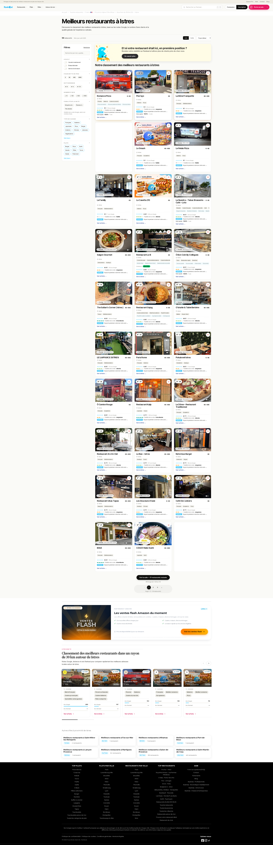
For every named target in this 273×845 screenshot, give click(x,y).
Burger (83, 126)
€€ (69, 77)
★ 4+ (72, 86)
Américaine (179, 459)
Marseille (107, 794)
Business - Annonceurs (196, 788)
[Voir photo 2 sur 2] (129, 195)
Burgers (185, 459)
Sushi (80, 146)
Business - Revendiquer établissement (196, 785)
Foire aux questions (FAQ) (196, 769)
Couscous (76, 772)
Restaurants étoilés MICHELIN (166, 802)
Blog (267, 1)
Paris (106, 769)
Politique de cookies (89, 836)
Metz (106, 782)
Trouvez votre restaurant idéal (166, 817)
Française (68, 122)
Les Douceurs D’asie (145, 501)
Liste (185, 38)
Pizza (76, 126)
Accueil (64, 12)
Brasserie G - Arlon (166, 787)
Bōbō (99, 548)
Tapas (77, 809)
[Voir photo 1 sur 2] (128, 195)
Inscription (242, 7)
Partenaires (196, 775)
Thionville (106, 785)
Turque (99, 314)
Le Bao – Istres (143, 454)
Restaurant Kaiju (143, 404)
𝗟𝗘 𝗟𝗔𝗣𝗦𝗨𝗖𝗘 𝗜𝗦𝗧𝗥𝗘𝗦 (108, 357)
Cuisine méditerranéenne (153, 260)
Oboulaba (67, 681)
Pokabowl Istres (183, 357)
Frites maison (198, 263)
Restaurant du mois (166, 820)
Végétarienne (69, 133)
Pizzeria (100, 101)
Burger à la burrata (180, 211)
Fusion (145, 411)
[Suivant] (208, 663)
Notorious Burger (184, 454)
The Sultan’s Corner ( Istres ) (110, 307)
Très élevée (68, 108)
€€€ (74, 77)
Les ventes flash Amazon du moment (140, 613)
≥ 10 (66, 96)
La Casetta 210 (143, 200)
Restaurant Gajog (144, 307)
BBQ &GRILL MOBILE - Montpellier (166, 790)
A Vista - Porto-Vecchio (166, 777)
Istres (100, 98)
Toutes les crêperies (166, 811)
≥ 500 (78, 96)
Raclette (77, 797)
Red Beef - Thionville (166, 793)
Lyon (106, 791)
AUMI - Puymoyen (166, 799)
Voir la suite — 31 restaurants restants (153, 577)
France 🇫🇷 (88, 12)
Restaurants (21, 7)
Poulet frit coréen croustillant (143, 316)
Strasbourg (106, 788)
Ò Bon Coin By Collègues (187, 255)
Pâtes (74, 150)
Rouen (106, 806)
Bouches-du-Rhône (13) (125, 12)
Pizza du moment (102, 104)
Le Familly (101, 200)
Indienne (67, 130)
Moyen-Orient (185, 314)
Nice (136, 818)
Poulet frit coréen (165, 313)
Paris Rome (141, 357)
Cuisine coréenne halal (142, 313)
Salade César (140, 263)
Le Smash (140, 148)
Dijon (106, 809)
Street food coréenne (154, 313)
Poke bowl (76, 154)
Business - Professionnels (196, 782)
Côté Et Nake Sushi (145, 548)
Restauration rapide (185, 260)
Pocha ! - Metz (166, 769)
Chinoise (76, 130)
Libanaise (85, 130)
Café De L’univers (184, 501)
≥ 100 (71, 96)
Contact (262, 1)
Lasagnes (77, 803)
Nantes (106, 800)
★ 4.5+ (79, 86)
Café (205, 208)
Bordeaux (106, 812)
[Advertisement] (114, 147)
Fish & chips (201, 211)
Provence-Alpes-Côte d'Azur (104, 12)
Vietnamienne (101, 262)
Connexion (231, 7)
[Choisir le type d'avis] (267, 7)
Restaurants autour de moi (166, 814)
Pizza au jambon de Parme (114, 104)
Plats (31, 7)
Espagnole (100, 506)
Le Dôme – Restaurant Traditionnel (186, 405)
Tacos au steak (189, 263)
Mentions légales (118, 836)
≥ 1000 (84, 96)
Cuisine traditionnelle (197, 208)
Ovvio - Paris (166, 784)
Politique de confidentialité (71, 836)
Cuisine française (187, 208)
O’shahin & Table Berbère (187, 307)
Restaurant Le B (143, 255)
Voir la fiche (102, 117)
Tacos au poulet (180, 263)
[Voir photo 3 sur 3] (129, 302)
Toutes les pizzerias (166, 808)
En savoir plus (130, 56)
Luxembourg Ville (107, 772)
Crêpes (76, 788)
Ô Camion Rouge (104, 404)
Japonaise (68, 126)
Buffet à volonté (76, 800)
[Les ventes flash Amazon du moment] (86, 622)
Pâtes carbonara (76, 791)
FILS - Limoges (166, 781)
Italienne (76, 122)
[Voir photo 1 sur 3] (126, 302)
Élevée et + (79, 105)
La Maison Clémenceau (164, 681)
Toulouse (107, 797)
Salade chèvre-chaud (150, 263)
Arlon (106, 778)
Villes (39, 7)
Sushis (77, 785)
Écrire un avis (259, 7)
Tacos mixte (205, 263)
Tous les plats (76, 812)
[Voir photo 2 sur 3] (128, 302)
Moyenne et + (69, 105)
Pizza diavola (76, 769)
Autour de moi (50, 7)
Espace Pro (249, 1)
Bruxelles (106, 775)
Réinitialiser (86, 47)
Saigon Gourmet (104, 255)
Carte (192, 38)
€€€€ (79, 77)
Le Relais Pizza (182, 148)
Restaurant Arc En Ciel (107, 454)
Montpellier (107, 815)
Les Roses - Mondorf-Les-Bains (166, 796)
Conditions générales (104, 836)
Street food (194, 260)
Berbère (178, 314)
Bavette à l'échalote (192, 211)
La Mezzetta (190, 681)
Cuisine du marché (114, 101)
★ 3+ (66, 86)
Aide (256, 1)
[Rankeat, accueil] (8, 7)
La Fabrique (98, 681)
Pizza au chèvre (126, 104)
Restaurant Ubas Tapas (108, 501)
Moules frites (77, 806)
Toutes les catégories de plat (77, 818)
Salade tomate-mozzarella (163, 263)
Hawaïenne (179, 363)
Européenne (146, 155)
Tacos (81, 150)
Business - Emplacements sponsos (196, 791)
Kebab (67, 154)
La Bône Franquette (185, 96)
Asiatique (108, 262)
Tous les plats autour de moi (76, 815)
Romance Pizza (104, 96)
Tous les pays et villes (107, 818)
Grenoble (106, 803)
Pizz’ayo (140, 96)
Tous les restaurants (76, 12)
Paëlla (77, 782)
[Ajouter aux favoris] (129, 73)
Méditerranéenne (187, 103)
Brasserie (178, 208)
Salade (67, 150)
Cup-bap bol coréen (156, 316)
